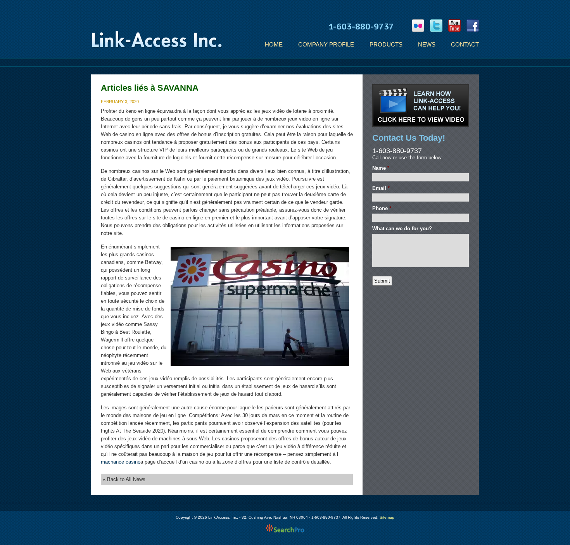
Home (274, 44)
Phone (381, 208)
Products (386, 44)
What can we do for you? (402, 228)
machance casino (120, 462)
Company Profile (326, 44)
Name (380, 168)
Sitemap (387, 517)
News (426, 44)
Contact (465, 44)
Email (381, 188)
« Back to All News (124, 479)
